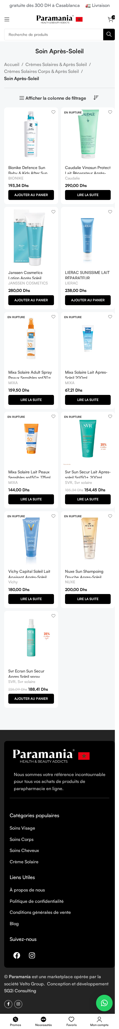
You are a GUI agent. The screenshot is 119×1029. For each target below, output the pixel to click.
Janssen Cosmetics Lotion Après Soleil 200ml (25, 278)
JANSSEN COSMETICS (28, 283)
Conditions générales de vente (40, 912)
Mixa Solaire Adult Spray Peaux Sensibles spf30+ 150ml (30, 378)
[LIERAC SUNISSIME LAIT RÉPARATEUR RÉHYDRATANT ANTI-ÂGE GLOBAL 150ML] (88, 236)
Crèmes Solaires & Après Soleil (56, 64)
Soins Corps (21, 839)
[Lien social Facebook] (8, 1004)
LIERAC (71, 283)
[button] (31, 195)
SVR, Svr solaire (78, 482)
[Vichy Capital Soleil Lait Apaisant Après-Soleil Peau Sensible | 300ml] (31, 538)
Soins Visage (22, 828)
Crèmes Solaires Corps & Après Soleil (41, 71)
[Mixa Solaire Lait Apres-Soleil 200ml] (88, 339)
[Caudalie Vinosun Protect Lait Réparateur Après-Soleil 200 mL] (88, 134)
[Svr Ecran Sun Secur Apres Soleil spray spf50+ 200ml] (31, 638)
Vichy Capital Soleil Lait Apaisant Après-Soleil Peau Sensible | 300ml (29, 577)
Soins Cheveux (24, 850)
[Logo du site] (59, 19)
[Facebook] (17, 955)
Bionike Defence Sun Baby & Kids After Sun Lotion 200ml (27, 173)
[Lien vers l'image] (51, 755)
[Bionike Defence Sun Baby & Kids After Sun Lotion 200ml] (31, 134)
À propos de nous (27, 890)
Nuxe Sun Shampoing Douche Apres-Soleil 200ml (84, 577)
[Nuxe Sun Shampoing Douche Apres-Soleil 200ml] (88, 538)
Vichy (13, 581)
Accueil (11, 64)
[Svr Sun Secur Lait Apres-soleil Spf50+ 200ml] (88, 439)
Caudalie (72, 178)
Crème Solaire (24, 861)
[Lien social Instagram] (18, 1004)
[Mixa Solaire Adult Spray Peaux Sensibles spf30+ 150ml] (31, 339)
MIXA (13, 382)
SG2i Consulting (20, 990)
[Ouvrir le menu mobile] (6, 19)
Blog (14, 923)
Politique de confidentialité (37, 901)
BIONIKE (16, 178)
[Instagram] (32, 955)
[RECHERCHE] (109, 34)
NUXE (70, 581)
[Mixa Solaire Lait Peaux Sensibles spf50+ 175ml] (31, 439)
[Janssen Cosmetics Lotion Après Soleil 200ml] (31, 236)
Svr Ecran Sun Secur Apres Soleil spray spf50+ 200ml (26, 676)
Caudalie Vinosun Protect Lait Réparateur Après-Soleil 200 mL (88, 173)
